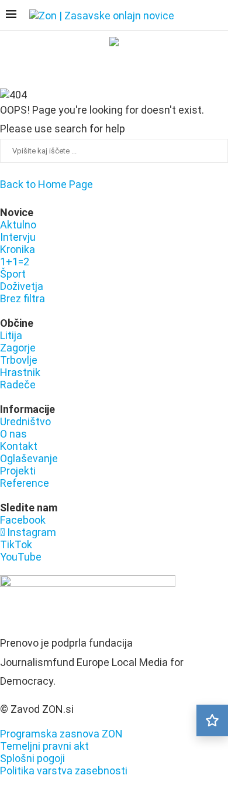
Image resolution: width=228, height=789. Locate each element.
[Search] (216, 16)
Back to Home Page (46, 184)
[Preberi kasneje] (212, 720)
